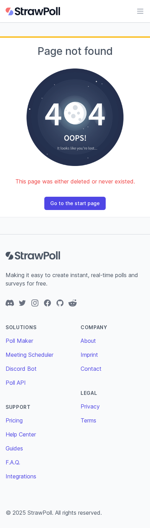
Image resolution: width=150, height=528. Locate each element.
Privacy (90, 406)
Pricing (14, 420)
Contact (91, 368)
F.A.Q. (13, 462)
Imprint (89, 354)
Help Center (21, 434)
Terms (88, 420)
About (88, 340)
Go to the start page (75, 203)
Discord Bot (21, 368)
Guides (14, 448)
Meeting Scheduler (29, 354)
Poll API (16, 382)
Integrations (21, 476)
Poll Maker (19, 340)
